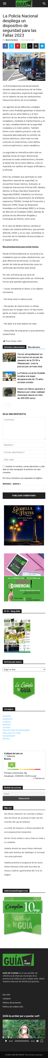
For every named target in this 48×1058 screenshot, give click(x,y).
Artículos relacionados (14, 347)
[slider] (22, 1041)
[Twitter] (11, 46)
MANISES (7, 724)
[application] (24, 1032)
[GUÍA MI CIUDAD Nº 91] (17, 653)
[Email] (30, 46)
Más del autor (34, 347)
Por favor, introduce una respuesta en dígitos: (22, 478)
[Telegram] (42, 46)
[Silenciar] (37, 1041)
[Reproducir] (6, 1041)
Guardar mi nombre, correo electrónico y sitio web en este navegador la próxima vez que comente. (24, 469)
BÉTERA (6, 738)
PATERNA (7, 716)
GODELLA (7, 721)
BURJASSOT (8, 719)
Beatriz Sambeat (12, 40)
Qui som (6, 994)
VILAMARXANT (9, 736)
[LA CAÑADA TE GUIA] (24, 688)
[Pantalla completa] (42, 1041)
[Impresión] (36, 46)
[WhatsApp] (23, 46)
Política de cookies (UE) (13, 1006)
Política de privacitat (12, 1002)
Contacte (7, 998)
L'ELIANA (6, 727)
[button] (4, 3)
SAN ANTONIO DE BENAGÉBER (16, 730)
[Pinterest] (17, 46)
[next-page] (8, 405)
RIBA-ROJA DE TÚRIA (12, 733)
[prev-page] (4, 405)
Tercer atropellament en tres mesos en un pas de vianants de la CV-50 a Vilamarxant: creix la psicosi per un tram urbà (30, 360)
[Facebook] (5, 46)
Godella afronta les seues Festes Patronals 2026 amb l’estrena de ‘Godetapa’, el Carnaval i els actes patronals (24, 852)
